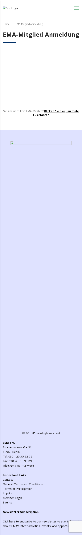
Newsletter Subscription (21, 512)
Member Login (12, 498)
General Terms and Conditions (23, 484)
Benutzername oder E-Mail (21, 54)
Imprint (7, 493)
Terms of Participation (17, 489)
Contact (8, 479)
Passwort (9, 71)
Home (6, 24)
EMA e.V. (35, 433)
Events (7, 502)
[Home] (10, 7)
